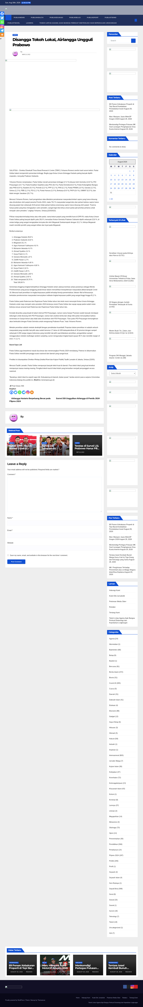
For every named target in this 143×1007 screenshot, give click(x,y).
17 (111, 184)
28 (126, 188)
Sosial (111, 900)
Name (10, 518)
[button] (132, 20)
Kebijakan (113, 772)
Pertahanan (113, 850)
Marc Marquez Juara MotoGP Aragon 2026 (55, 967)
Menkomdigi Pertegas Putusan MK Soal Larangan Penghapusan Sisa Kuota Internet (122, 127)
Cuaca (111, 689)
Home (78, 998)
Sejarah (112, 872)
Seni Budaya (114, 883)
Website (10, 543)
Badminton (113, 650)
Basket (111, 661)
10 (111, 180)
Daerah (112, 694)
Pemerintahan (114, 839)
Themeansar (41, 1000)
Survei (15, 35)
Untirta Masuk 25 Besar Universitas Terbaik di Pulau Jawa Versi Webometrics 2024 (122, 278)
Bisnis (111, 677)
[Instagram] (28, 392)
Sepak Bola (113, 889)
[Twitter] (15, 392)
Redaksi (112, 607)
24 (111, 188)
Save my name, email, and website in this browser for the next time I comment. (39, 555)
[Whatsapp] (19, 392)
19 (119, 184)
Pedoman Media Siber (117, 601)
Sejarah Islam (114, 877)
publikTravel (14, 23)
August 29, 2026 (17, 972)
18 (115, 184)
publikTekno (111, 17)
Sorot (111, 894)
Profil (111, 866)
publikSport (93, 17)
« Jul (111, 199)
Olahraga (112, 827)
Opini (111, 833)
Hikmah (112, 733)
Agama (112, 639)
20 (122, 184)
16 (134, 180)
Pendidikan (113, 844)
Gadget (112, 716)
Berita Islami (114, 672)
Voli (110, 933)
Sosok (111, 905)
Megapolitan (114, 816)
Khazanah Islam (115, 789)
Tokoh (111, 922)
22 (130, 184)
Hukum (112, 739)
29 (130, 188)
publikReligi (75, 17)
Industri (112, 744)
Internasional (114, 755)
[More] (32, 392)
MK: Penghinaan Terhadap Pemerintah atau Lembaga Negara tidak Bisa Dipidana (122, 570)
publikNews (19, 17)
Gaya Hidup (113, 722)
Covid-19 (112, 683)
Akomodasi (113, 644)
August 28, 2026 (116, 972)
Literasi (112, 811)
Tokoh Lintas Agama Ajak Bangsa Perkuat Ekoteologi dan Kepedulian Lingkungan (78, 23)
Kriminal (112, 800)
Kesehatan (113, 777)
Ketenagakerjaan (115, 783)
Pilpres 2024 (114, 855)
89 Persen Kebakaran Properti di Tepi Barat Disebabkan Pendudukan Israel (121, 106)
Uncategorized (114, 927)
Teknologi (113, 916)
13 (122, 180)
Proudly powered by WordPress (15, 1000)
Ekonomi (112, 711)
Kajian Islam (114, 766)
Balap (111, 655)
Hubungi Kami (114, 590)
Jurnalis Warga (115, 761)
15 (130, 180)
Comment (11, 474)
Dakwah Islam (114, 700)
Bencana (112, 666)
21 (126, 184)
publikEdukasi (57, 17)
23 (134, 184)
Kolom (111, 794)
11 (115, 180)
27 (122, 188)
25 (115, 188)
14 (126, 180)
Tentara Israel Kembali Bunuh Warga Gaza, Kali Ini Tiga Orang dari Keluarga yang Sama (121, 557)
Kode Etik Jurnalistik (117, 596)
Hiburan (112, 727)
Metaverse (113, 822)
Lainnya (30, 23)
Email (10, 530)
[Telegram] (24, 392)
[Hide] (1, 39)
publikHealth (37, 17)
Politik (111, 861)
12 (119, 180)
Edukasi (112, 705)
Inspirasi (112, 750)
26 (119, 188)
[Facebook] (11, 392)
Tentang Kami (114, 612)
